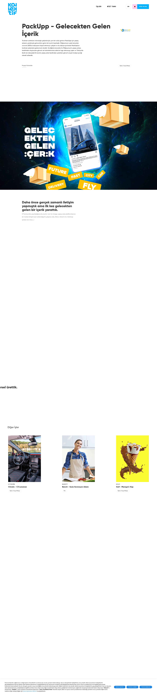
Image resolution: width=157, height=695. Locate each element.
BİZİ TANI (111, 6)
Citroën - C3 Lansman (17, 487)
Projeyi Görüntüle (27, 65)
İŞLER (98, 6)
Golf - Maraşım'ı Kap (124, 487)
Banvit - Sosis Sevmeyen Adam (75, 487)
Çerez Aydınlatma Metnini (30, 691)
